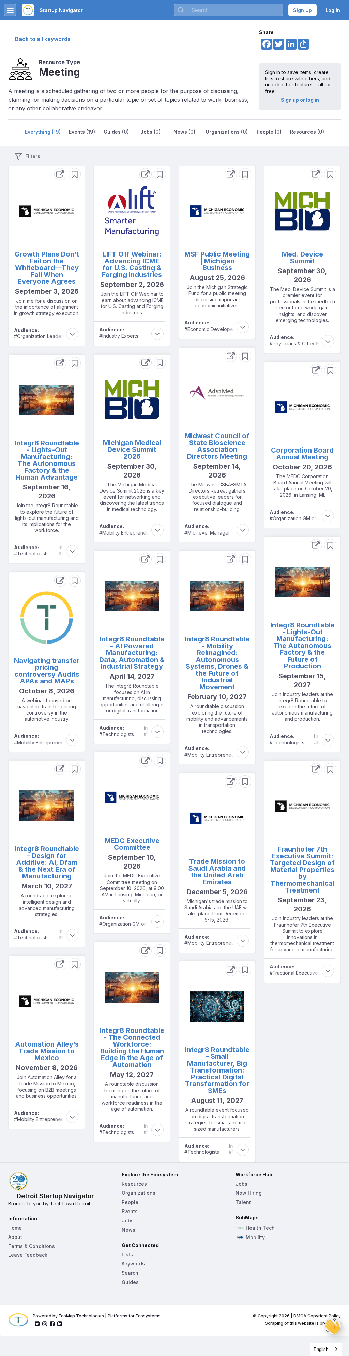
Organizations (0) (227, 132)
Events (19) (82, 132)
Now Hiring (249, 1193)
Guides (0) (116, 132)
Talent (243, 1202)
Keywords (133, 1264)
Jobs (128, 1220)
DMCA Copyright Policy (317, 1315)
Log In (332, 10)
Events (130, 1211)
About (15, 1237)
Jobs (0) (150, 132)
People (130, 1202)
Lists (127, 1254)
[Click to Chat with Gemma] (332, 1326)
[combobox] (326, 1349)
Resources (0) (307, 132)
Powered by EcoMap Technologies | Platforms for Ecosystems (97, 1315)
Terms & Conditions (31, 1246)
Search (130, 1273)
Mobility (255, 1237)
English (321, 1349)
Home (15, 1228)
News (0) (184, 132)
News (128, 1230)
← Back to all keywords (39, 39)
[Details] (60, 174)
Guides (130, 1282)
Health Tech (260, 1228)
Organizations (138, 1193)
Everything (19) (43, 132)
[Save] (75, 174)
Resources (134, 1184)
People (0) (269, 132)
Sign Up (302, 10)
